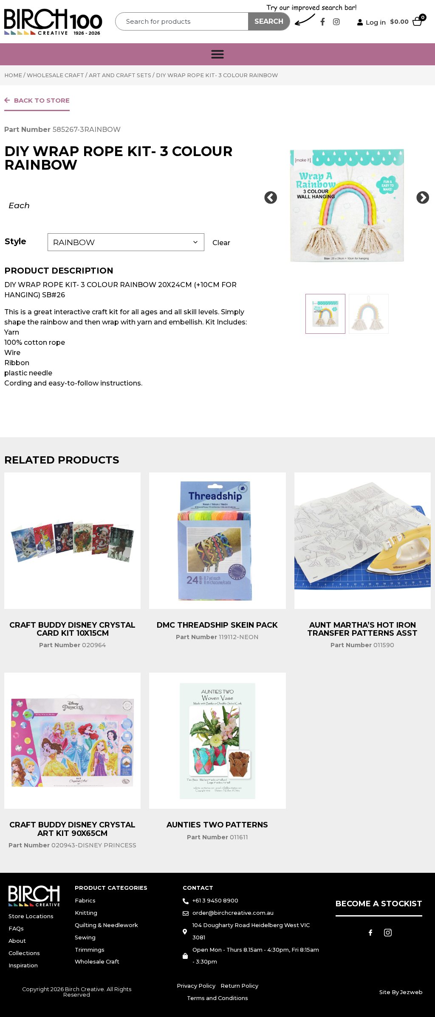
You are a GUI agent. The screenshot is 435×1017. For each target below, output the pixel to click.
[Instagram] (336, 21)
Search (268, 21)
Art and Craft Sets (120, 75)
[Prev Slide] (270, 198)
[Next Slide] (423, 198)
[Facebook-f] (322, 21)
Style (15, 241)
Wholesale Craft (55, 75)
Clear (221, 243)
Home (13, 75)
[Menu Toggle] (217, 54)
